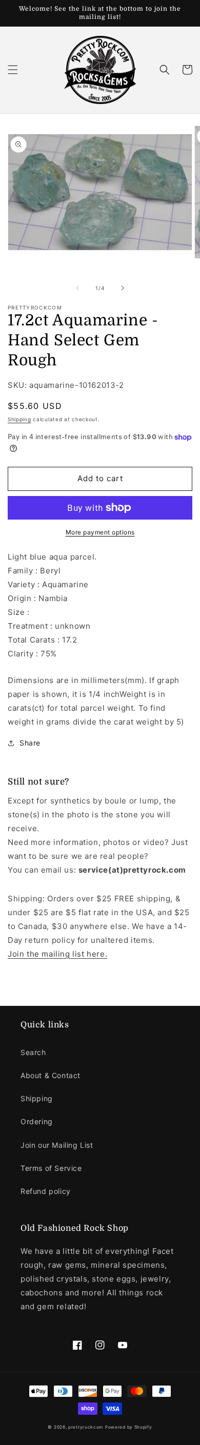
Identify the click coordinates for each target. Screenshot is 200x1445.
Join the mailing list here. (57, 954)
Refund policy (46, 1191)
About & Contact (51, 1075)
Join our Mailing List (57, 1145)
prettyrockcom (85, 1427)
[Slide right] (122, 288)
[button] (13, 69)
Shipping (19, 419)
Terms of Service (51, 1168)
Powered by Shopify (128, 1427)
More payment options (100, 532)
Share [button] (30, 742)
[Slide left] (77, 288)
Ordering (37, 1121)
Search (33, 1052)
